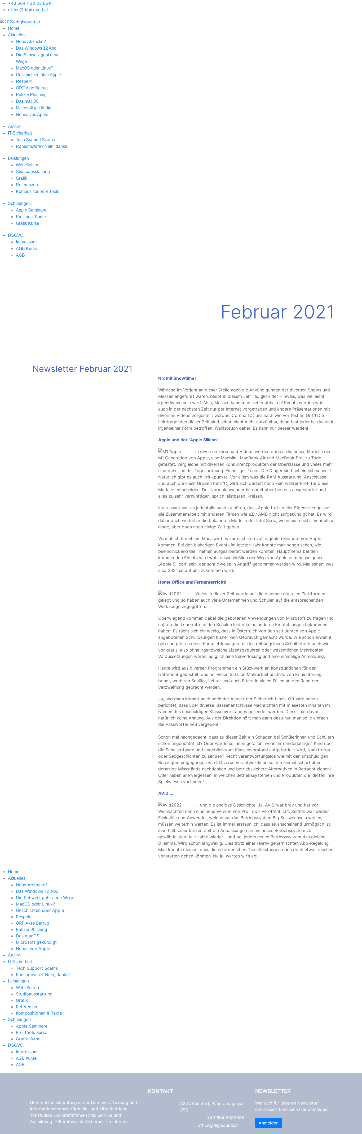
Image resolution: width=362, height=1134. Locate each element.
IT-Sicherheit (20, 133)
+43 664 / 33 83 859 (29, 3)
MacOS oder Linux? (34, 68)
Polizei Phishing (31, 94)
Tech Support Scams (35, 139)
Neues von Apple (32, 114)
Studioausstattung (33, 171)
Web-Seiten (27, 165)
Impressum (26, 242)
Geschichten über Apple (38, 74)
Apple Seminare (31, 210)
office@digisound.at (28, 9)
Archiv (14, 126)
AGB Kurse (26, 248)
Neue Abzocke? (31, 41)
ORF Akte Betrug (32, 88)
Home (13, 28)
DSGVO (15, 235)
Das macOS (27, 101)
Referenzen (27, 185)
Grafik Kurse (27, 223)
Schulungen (19, 203)
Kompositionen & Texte (37, 191)
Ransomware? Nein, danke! (42, 146)
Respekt (24, 81)
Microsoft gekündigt (34, 108)
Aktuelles (16, 35)
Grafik (21, 178)
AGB (20, 255)
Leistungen (18, 158)
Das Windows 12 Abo (36, 48)
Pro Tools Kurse (31, 216)
